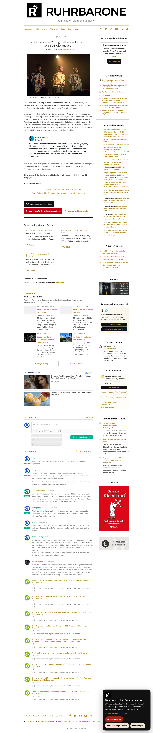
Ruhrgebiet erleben (58, 716)
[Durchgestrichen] (42, 431)
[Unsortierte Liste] (48, 431)
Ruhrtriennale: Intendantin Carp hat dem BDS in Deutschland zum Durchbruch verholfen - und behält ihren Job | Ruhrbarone (59, 640)
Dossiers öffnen (106, 405)
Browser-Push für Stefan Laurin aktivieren (43, 211)
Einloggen (60, 282)
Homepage (28, 29)
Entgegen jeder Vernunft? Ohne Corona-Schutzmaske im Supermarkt (114, 460)
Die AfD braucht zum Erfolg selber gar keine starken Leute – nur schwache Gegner (115, 216)
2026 (104, 393)
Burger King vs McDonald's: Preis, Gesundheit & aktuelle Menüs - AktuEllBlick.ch (115, 175)
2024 (118, 393)
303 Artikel (30, 271)
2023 (124, 393)
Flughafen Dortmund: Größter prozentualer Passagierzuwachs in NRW (114, 112)
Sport (70, 29)
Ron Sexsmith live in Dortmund (113, 92)
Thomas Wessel (38, 491)
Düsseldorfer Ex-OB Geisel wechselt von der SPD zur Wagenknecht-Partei (116, 154)
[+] (59, 431)
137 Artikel (65, 247)
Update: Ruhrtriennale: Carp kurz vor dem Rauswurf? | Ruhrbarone (59, 653)
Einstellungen (137, 726)
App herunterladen (114, 324)
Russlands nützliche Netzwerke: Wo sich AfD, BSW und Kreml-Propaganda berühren (115, 86)
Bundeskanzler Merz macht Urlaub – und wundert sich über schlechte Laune (115, 232)
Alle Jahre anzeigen (108, 407)
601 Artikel (30, 245)
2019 (124, 397)
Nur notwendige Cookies (117, 726)
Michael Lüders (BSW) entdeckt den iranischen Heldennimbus (115, 106)
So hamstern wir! (109, 348)
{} (56, 431)
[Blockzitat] (51, 431)
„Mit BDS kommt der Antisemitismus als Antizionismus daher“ (58, 189)
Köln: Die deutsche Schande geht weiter (114, 441)
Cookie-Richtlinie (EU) (66, 721)
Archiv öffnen (114, 387)
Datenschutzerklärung (46, 721)
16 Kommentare (68, 49)
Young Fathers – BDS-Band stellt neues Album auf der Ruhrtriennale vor (58, 193)
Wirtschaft (54, 29)
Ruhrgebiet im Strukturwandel (39, 230)
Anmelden (89, 417)
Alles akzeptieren (114, 719)
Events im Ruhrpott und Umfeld (37, 716)
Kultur (63, 29)
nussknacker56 (38, 561)
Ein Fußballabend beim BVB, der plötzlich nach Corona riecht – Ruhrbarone (114, 132)
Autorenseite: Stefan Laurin (76, 211)
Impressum (30, 721)
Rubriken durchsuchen (109, 402)
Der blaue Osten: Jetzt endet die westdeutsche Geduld (114, 252)
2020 (118, 397)
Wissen (44, 29)
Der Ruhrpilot (107, 95)
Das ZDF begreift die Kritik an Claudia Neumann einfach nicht (116, 200)
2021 (111, 397)
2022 (104, 397)
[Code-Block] (53, 431)
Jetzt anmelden (114, 61)
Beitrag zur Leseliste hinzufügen (39, 204)
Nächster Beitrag (76, 364)
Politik (37, 29)
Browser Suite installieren (114, 329)
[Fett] (33, 431)
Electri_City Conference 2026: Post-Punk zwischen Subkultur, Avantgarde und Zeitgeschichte (115, 100)
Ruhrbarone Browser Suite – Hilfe (89, 721)
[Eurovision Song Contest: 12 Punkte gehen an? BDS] (30, 337)
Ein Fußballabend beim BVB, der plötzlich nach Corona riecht (113, 81)
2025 (111, 393)
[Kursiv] (36, 431)
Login (77, 29)
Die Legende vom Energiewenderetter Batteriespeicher (110, 425)
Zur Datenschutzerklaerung (116, 713)
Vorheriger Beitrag (41, 364)
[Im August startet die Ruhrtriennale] (66, 337)
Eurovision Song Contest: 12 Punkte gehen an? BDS (45, 339)
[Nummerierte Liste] (45, 431)
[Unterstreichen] (39, 431)
